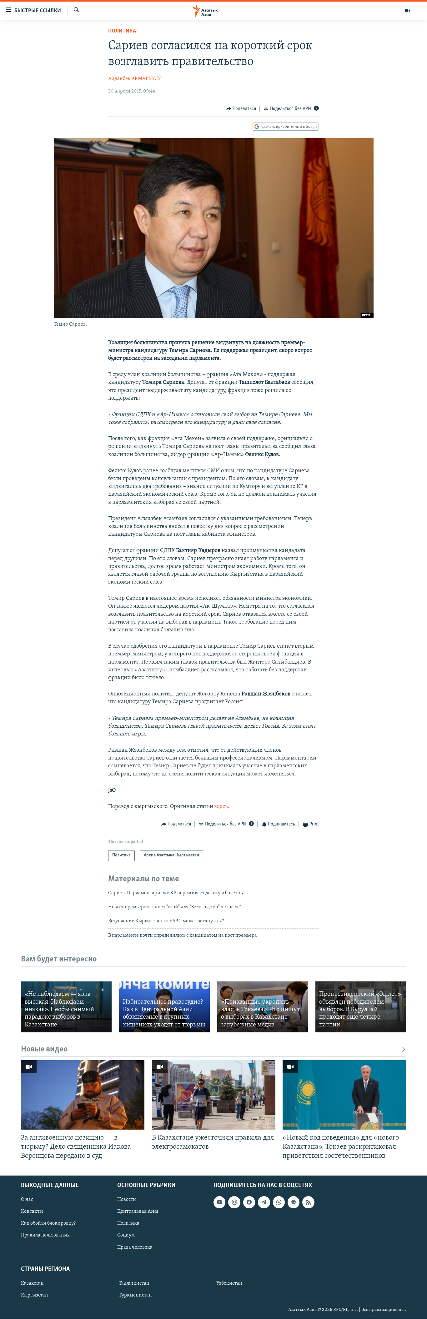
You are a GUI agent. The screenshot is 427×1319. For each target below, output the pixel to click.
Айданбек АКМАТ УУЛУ (134, 78)
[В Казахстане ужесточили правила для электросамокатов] (213, 1095)
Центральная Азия (137, 1211)
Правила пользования (45, 1235)
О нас (27, 1199)
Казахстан (32, 1283)
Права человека (135, 1247)
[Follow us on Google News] (293, 1202)
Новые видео (44, 1049)
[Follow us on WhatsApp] (279, 1202)
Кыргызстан (34, 1295)
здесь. (221, 807)
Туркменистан (135, 1295)
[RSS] (308, 1202)
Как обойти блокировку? (48, 1223)
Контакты (32, 1211)
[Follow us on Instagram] (234, 1202)
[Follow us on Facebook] (249, 1202)
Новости (126, 1199)
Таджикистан (134, 1283)
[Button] (241, 109)
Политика (122, 31)
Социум (126, 1235)
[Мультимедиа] (407, 10)
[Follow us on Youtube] (219, 1202)
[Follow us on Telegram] (264, 1202)
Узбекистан (229, 1283)
